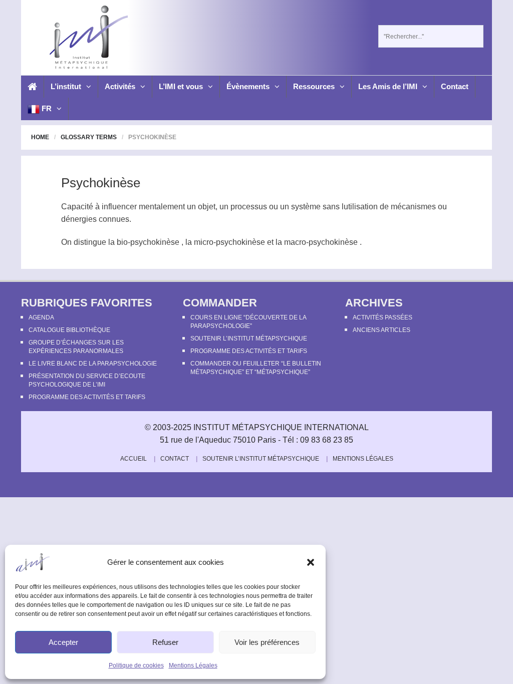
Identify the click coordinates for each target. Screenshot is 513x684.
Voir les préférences (267, 642)
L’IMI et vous (181, 86)
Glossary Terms (89, 137)
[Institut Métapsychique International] (87, 37)
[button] (311, 562)
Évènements (248, 86)
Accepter (63, 642)
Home (40, 137)
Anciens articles (381, 329)
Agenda (41, 317)
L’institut (66, 86)
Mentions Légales (193, 665)
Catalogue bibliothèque (69, 329)
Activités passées (382, 317)
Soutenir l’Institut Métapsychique (248, 338)
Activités (120, 86)
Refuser (165, 642)
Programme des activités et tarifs (87, 397)
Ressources (314, 86)
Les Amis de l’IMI (387, 86)
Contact (454, 86)
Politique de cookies (136, 665)
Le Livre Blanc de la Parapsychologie (93, 363)
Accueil (133, 458)
